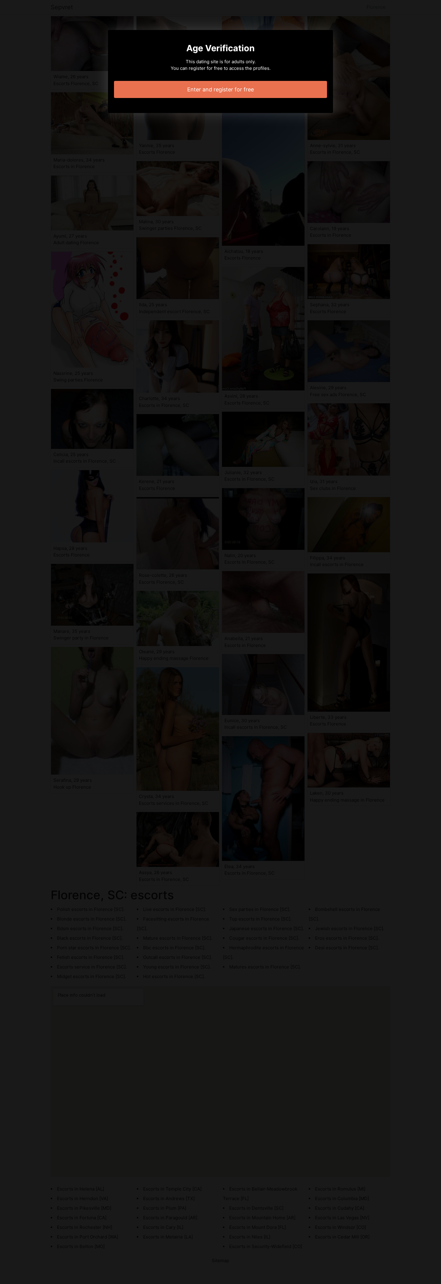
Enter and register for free (220, 89)
